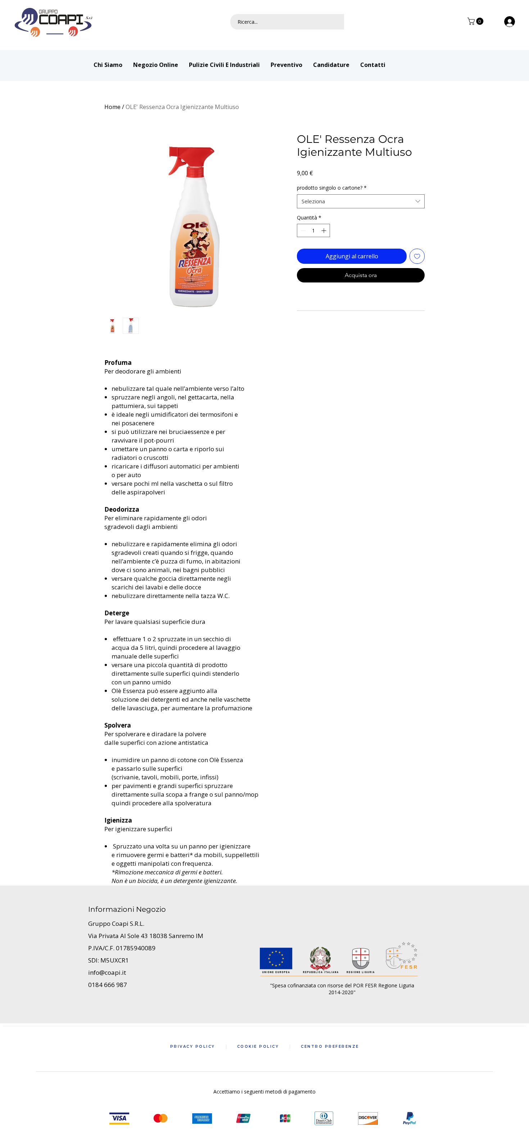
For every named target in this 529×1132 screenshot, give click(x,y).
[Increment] (324, 230)
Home (112, 107)
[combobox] (361, 201)
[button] (476, 21)
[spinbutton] (313, 230)
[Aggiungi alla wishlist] (417, 256)
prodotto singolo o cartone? (332, 187)
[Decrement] (302, 230)
